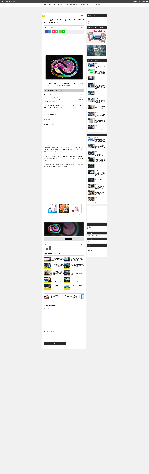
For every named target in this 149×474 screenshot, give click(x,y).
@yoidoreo (62, 238)
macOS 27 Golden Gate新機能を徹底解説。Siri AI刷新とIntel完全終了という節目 (77, 273)
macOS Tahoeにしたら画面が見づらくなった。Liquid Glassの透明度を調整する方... (100, 140)
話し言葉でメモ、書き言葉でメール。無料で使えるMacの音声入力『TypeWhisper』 (100, 154)
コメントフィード (91, 252)
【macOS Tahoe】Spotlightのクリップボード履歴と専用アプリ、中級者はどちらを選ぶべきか (77, 259)
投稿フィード (90, 250)
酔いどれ (46, 27)
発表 (50, 101)
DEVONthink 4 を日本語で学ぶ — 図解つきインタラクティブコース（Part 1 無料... (100, 160)
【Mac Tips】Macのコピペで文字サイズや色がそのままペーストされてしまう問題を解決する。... (100, 108)
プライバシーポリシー (92, 235)
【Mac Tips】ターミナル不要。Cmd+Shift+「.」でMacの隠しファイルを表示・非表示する (77, 280)
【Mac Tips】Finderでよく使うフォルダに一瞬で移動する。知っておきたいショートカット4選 (57, 286)
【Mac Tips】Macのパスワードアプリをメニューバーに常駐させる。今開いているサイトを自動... (100, 94)
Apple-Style (89, 226)
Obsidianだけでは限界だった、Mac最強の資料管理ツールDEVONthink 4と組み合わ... (100, 187)
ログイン (89, 248)
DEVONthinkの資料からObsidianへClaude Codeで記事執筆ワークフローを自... (100, 180)
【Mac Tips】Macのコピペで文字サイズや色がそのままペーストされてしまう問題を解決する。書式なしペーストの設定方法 (57, 273)
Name (45, 325)
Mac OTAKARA (89, 227)
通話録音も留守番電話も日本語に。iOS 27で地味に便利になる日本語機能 (100, 101)
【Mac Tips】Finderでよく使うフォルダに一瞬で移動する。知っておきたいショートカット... (100, 147)
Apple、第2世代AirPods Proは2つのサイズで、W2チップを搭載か (100, 121)
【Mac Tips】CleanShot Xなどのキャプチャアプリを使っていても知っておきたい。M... (100, 129)
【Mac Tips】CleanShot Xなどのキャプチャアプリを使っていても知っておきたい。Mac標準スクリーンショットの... (77, 266)
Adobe (47, 170)
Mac (44, 15)
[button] (147, 2)
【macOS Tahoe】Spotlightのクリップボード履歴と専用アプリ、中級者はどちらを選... (100, 79)
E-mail (45, 331)
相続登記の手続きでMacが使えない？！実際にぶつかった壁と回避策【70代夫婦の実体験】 (100, 201)
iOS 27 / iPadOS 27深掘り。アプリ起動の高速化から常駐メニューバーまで (100, 66)
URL (45, 337)
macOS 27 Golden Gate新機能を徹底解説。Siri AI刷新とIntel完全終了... (100, 115)
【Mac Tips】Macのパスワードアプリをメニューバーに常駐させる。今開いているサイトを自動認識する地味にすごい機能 (57, 266)
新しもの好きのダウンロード (92, 228)
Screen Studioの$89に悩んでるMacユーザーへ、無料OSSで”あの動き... (100, 166)
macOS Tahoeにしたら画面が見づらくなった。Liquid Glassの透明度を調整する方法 (77, 286)
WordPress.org (90, 255)
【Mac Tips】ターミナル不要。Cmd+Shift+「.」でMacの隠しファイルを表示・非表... (100, 174)
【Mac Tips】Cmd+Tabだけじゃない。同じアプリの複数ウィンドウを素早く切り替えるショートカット (57, 280)
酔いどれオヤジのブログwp (8, 1)
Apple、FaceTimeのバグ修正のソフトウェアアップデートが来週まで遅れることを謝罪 (100, 72)
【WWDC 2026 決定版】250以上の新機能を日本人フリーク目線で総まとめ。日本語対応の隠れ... (100, 87)
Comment (46, 308)
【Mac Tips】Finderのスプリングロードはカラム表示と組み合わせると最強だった (57, 259)
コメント (51, 244)
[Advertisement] (64, 44)
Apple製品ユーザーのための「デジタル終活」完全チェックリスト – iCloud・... (100, 193)
